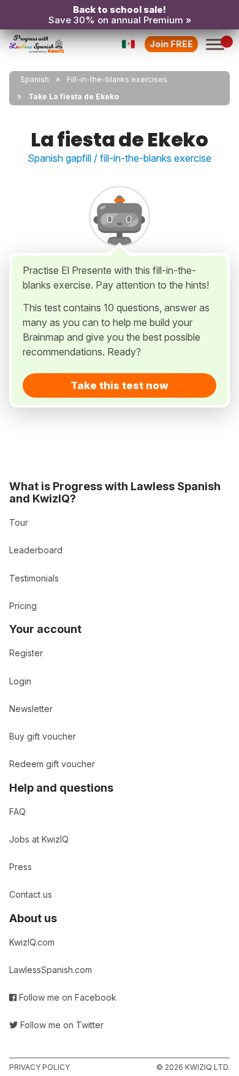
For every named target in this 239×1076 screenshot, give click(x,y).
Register (26, 653)
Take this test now (119, 385)
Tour (18, 522)
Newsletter (31, 708)
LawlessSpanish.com (50, 969)
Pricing (23, 606)
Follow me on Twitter (61, 1025)
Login (20, 681)
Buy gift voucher (42, 736)
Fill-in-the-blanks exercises (117, 79)
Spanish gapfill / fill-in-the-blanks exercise (119, 158)
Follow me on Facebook (66, 997)
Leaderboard (36, 550)
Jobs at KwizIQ (39, 839)
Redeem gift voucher (52, 764)
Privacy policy (39, 1067)
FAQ (17, 811)
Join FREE (171, 44)
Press (20, 867)
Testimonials (34, 578)
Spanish (34, 79)
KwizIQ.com (32, 942)
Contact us (30, 894)
